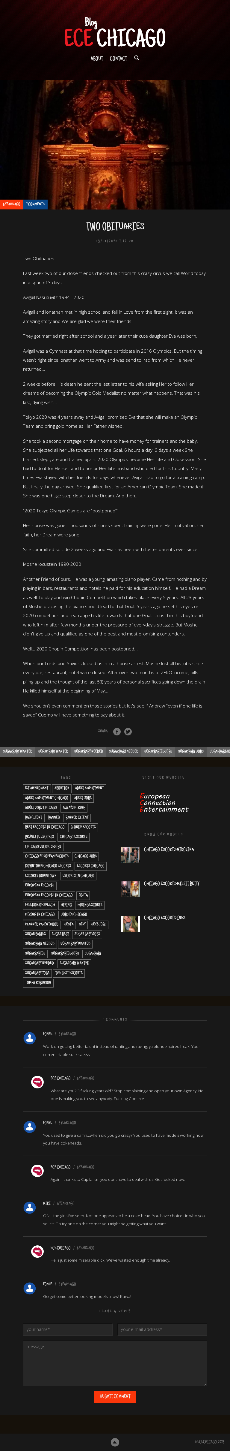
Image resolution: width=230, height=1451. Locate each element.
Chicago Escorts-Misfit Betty (171, 884)
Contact (118, 59)
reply (200, 1034)
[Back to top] (115, 1442)
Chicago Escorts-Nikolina (169, 849)
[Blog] (115, 32)
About (97, 59)
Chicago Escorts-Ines (164, 918)
